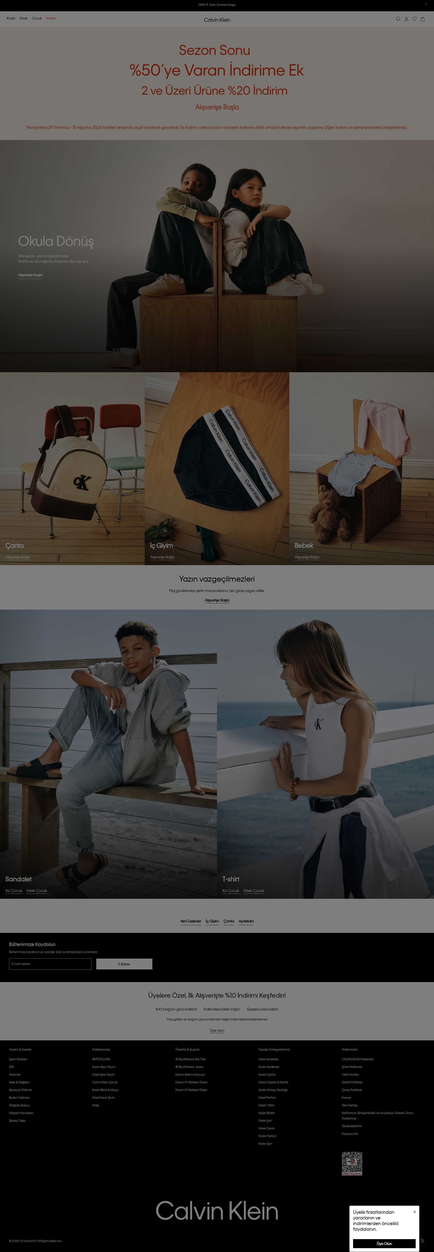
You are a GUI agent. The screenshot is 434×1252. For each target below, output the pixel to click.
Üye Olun (384, 1243)
